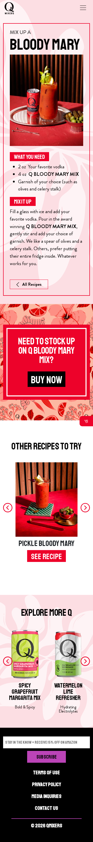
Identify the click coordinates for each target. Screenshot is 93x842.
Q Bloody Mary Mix (53, 174)
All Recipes (32, 284)
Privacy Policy (46, 784)
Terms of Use (46, 772)
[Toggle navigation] (83, 8)
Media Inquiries (46, 796)
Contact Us (46, 808)
